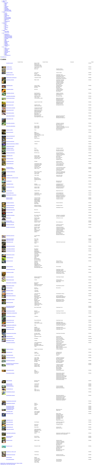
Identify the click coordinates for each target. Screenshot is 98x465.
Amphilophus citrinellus (10, 79)
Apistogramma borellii (9, 104)
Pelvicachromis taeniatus (10, 373)
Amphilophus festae (9, 85)
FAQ (5, 20)
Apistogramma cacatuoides (10, 107)
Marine (5, 3)
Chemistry (6, 45)
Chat (5, 24)
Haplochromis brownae (10, 207)
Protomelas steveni (9, 384)
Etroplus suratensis (9, 198)
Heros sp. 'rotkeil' (9, 220)
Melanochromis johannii (10, 285)
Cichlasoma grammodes (10, 149)
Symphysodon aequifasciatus (11, 433)
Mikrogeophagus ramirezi (10, 299)
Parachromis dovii (9, 352)
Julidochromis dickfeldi (10, 238)
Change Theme (6, 48)
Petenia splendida (9, 380)
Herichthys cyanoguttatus (10, 215)
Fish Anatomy (6, 29)
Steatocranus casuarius (10, 429)
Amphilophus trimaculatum (10, 96)
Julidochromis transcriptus (10, 246)
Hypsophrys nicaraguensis (10, 227)
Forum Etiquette (7, 21)
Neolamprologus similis (10, 329)
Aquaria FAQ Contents (8, 35)
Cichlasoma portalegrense (10, 152)
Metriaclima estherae (9, 293)
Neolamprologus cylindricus (10, 316)
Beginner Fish (6, 41)
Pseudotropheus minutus (10, 406)
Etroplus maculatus (9, 197)
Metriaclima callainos (9, 290)
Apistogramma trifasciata (10, 115)
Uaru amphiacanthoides (10, 459)
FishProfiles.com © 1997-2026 (5, 464)
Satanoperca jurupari (9, 424)
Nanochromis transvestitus (10, 306)
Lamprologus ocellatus (10, 272)
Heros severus (8, 217)
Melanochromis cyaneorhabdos (11, 282)
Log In (5, 12)
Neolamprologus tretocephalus (11, 333)
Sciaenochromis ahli (9, 427)
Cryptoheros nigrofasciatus (10, 171)
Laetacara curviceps (9, 260)
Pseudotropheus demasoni (10, 391)
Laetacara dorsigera (9, 266)
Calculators (6, 27)
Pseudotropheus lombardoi (10, 403)
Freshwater (6, 2)
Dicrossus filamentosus (10, 192)
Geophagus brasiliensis (10, 202)
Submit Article (6, 32)
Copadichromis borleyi (10, 161)
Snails (5, 40)
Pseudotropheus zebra (9, 409)
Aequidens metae (9, 66)
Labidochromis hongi (9, 257)
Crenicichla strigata (9, 167)
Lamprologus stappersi (10, 276)
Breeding (5, 42)
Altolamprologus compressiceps (11, 77)
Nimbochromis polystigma (10, 338)
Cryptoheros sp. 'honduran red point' (12, 177)
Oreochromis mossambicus (10, 342)
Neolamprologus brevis (10, 307)
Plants (5, 5)
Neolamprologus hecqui (10, 320)
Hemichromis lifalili (9, 212)
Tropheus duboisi (9, 457)
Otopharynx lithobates (9, 349)
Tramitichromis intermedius (10, 454)
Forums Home (6, 15)
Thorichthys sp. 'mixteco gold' (11, 451)
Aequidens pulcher (9, 68)
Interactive (4, 22)
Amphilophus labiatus (9, 89)
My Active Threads (7, 17)
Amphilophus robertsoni (10, 93)
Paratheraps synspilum (10, 364)
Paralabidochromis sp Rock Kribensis (12, 363)
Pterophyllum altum (9, 411)
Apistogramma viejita (9, 118)
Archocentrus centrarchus (10, 123)
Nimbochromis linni (9, 336)
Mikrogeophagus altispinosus (11, 295)
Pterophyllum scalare (9, 413)
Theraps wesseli (8, 437)
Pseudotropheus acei (9, 388)
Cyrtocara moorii (9, 190)
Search (5, 16)
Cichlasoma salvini (9, 155)
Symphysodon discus (9, 436)
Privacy (5, 53)
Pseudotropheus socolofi (10, 408)
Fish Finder (6, 8)
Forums (3, 11)
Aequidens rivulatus (9, 72)
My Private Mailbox (7, 18)
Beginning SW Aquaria (8, 37)
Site (3, 46)
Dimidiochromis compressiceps (11, 194)
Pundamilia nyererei (9, 420)
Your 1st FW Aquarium (8, 36)
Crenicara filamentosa (9, 163)
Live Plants (6, 38)
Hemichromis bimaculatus (10, 209)
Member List (6, 19)
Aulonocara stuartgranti (10, 141)
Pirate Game (5, 0)
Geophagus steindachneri (10, 205)
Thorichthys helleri (9, 440)
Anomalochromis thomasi (10, 98)
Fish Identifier (6, 9)
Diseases (5, 7)
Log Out (5, 13)
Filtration (5, 43)
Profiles (3, 1)
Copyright (6, 50)
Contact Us (6, 49)
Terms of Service (7, 51)
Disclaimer (6, 52)
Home (5, 47)
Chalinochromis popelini (10, 146)
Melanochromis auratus (10, 279)
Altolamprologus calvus (10, 74)
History (5, 54)
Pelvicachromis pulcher (10, 370)
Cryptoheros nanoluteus (10, 168)
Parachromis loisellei (9, 355)
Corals (5, 4)
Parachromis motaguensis (10, 360)
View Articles (6, 31)
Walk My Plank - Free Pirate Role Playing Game (8, 463)
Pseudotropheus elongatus (10, 395)
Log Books (6, 25)
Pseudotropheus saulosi (10, 407)
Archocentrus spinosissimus (10, 126)
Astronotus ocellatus (9, 129)
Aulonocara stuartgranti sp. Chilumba (12, 143)
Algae (5, 39)
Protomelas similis (9, 383)
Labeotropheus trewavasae (10, 250)
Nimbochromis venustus (10, 340)
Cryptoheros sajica (9, 175)
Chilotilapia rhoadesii (9, 148)
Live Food (6, 44)
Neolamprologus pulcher (10, 327)
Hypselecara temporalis (10, 224)
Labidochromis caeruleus (10, 254)
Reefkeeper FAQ (7, 34)
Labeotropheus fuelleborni (10, 248)
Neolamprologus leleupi (10, 322)
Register (5, 14)
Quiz (5, 26)
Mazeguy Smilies (19, 463)
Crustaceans (6, 6)
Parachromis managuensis (10, 357)
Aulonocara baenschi (9, 132)
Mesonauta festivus (9, 287)
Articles (3, 30)
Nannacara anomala (9, 302)
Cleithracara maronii (9, 158)
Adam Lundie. (13, 464)
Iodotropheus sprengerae (10, 235)
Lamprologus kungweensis (10, 269)
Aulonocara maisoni (9, 138)
